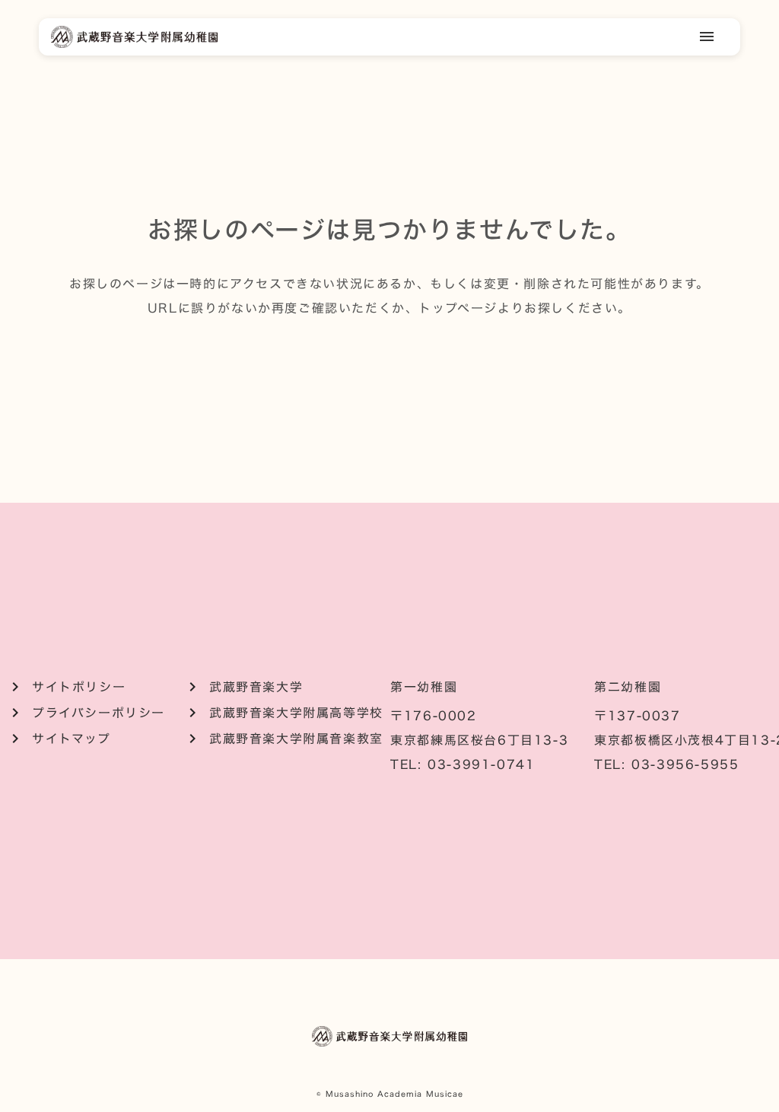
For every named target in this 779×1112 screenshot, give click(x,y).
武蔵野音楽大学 (256, 687)
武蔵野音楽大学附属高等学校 (296, 713)
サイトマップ (71, 738)
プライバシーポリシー (98, 713)
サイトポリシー (79, 687)
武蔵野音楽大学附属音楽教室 (296, 738)
